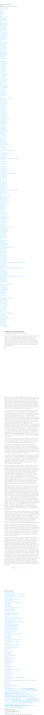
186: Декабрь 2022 (3, 51)
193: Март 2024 (3, 39)
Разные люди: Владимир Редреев (11, 599)
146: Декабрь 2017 (3, 113)
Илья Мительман (19, 697)
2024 (1, 31)
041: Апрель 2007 (3, 265)
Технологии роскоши (8, 674)
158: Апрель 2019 (3, 94)
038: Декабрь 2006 (3, 270)
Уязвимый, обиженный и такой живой (11, 644)
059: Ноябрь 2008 (3, 241)
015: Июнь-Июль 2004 (4, 304)
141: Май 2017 (3, 120)
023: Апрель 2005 (3, 292)
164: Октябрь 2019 (3, 86)
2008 (1, 239)
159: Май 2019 (3, 92)
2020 (1, 72)
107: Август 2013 (3, 172)
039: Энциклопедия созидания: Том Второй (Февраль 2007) (11, 267)
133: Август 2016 (3, 132)
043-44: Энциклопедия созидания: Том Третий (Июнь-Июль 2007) (13, 262)
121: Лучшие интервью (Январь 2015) (7, 150)
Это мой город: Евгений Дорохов (10, 625)
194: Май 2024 (3, 38)
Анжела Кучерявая (31, 690)
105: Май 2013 (3, 174)
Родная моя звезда (8, 652)
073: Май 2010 (3, 220)
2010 (1, 210)
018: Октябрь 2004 (3, 300)
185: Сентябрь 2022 (4, 53)
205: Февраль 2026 (3, 20)
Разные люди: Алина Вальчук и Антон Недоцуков (14, 621)
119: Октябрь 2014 (3, 154)
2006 (1, 269)
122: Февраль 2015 (3, 148)
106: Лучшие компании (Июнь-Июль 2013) (8, 173)
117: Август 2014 (3, 157)
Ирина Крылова (16, 699)
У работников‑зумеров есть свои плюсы (12, 669)
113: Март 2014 (3, 162)
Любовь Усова (8, 333)
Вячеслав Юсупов (33, 694)
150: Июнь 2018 (3, 106)
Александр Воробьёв (17, 688)
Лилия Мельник (24, 699)
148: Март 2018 (3, 109)
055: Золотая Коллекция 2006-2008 (7, 247)
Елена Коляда (30, 696)
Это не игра (6, 615)
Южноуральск (3, 12)
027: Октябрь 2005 (3, 287)
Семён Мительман (11, 705)
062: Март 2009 (3, 236)
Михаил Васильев (35, 701)
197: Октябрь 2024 (3, 34)
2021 (1, 60)
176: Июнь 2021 (3, 66)
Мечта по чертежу (8, 663)
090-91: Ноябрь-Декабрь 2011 (6, 196)
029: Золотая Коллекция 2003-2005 (7, 284)
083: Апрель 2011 (3, 205)
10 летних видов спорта (9, 600)
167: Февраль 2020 (3, 80)
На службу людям (7, 598)
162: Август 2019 (3, 88)
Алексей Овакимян (8, 690)
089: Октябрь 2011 (3, 198)
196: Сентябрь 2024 (4, 35)
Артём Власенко (7, 691)
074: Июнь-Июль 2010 (4, 218)
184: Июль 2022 (3, 54)
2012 (1, 180)
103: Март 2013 (3, 177)
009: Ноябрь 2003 (3, 314)
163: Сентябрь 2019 (4, 87)
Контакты (2, 9)
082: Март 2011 (3, 206)
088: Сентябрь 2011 (4, 199)
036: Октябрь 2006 (3, 273)
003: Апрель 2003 (3, 322)
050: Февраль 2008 (3, 252)
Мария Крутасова (32, 699)
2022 (1, 50)
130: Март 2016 (3, 136)
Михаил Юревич (7, 702)
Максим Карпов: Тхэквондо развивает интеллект (14, 596)
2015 (1, 139)
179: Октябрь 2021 (3, 62)
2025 (1, 21)
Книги (1, 10)
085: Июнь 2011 (3, 202)
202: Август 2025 (3, 25)
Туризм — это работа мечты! (10, 655)
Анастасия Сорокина (17, 690)
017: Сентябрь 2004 (4, 302)
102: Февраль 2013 (3, 179)
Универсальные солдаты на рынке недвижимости (14, 677)
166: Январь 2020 (3, 81)
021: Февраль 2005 (3, 295)
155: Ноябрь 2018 (3, 99)
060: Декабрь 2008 (3, 240)
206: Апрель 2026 (3, 18)
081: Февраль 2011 (3, 207)
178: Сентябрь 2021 (4, 64)
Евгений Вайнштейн (10, 696)
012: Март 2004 (3, 308)
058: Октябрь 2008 (3, 243)
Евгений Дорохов (22, 696)
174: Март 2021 (3, 69)
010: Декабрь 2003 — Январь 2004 (6, 313)
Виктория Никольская (25, 693)
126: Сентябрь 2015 (4, 143)
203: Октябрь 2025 (3, 24)
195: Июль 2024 (3, 36)
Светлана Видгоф (21, 703)
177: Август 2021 (3, 65)
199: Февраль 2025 (3, 29)
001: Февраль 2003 (3, 325)
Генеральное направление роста (11, 630)
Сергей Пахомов (33, 705)
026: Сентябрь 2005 (4, 288)
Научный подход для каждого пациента (12, 641)
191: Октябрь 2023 (3, 43)
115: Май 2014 (3, 159)
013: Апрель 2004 (3, 307)
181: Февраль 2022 (3, 58)
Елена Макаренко (7, 697)
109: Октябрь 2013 (3, 169)
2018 (1, 96)
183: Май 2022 (3, 55)
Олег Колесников (13, 702)
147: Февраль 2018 (3, 110)
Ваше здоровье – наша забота (10, 666)
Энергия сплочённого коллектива (11, 629)
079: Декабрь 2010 (3, 211)
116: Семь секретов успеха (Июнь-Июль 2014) (9, 158)
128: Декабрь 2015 (3, 140)
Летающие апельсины (8, 632)
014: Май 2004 (3, 306)
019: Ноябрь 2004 (3, 299)
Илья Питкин (24, 697)
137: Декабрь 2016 (3, 127)
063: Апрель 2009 (3, 235)
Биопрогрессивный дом (9, 661)
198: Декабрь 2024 (3, 32)
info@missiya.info (10, 713)
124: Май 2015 (3, 146)
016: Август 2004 (3, 303)
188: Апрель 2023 (3, 47)
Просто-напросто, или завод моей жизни (12, 607)
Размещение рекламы (4, 8)
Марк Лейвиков (26, 701)
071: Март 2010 (3, 222)
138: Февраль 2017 (3, 124)
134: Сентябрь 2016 (4, 131)
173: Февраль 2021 (3, 70)
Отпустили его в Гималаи (9, 609)
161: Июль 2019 (3, 90)
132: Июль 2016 (3, 133)
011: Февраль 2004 (3, 310)
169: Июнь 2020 (3, 77)
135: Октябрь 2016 (3, 129)
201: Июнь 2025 (3, 27)
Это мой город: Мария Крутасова (10, 626)
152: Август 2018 (3, 103)
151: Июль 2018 (3, 105)
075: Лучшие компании (4, 217)
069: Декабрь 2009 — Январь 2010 (6, 226)
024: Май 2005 (3, 291)
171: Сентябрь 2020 (4, 75)
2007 (1, 254)
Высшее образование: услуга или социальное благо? (14, 594)
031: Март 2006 (3, 280)
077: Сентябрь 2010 (4, 214)
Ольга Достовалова (27, 702)
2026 (1, 16)
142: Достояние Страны (4, 118)
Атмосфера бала (7, 636)
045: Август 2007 (3, 261)
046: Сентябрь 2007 (4, 259)
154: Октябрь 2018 (3, 101)
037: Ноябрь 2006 (3, 272)
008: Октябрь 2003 (3, 315)
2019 (1, 83)
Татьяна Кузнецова (8, 707)
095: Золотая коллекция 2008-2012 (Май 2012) (9, 189)
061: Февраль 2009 (3, 237)
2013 (1, 165)
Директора (2, 13)
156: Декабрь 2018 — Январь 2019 (6, 98)
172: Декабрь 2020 (3, 73)
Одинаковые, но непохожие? (10, 658)
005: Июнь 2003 (3, 319)
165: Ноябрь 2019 (3, 84)
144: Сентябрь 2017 (4, 116)
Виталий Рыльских (9, 694)
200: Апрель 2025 (3, 28)
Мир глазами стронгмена (9, 610)
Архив (1, 14)
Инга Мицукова (34, 697)
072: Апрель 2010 (3, 221)
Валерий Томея (22, 691)
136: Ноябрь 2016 (3, 128)
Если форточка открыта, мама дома (11, 624)
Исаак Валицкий (7, 603)
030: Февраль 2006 (3, 281)
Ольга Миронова (8, 703)
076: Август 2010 (3, 215)
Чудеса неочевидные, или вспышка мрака (12, 639)
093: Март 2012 (3, 192)
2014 (1, 151)
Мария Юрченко (7, 701)
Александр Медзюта (28, 688)
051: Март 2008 (3, 251)
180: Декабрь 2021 (3, 61)
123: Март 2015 (3, 147)
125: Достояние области (4, 144)
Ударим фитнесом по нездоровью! (11, 613)
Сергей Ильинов (24, 705)
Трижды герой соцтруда (9, 622)
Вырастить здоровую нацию (10, 620)
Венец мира (6, 611)
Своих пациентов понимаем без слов (11, 647)
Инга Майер (29, 697)
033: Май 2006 (3, 277)
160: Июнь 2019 (3, 91)
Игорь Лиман (13, 697)
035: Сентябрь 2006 (4, 274)
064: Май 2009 (3, 233)
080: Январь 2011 (3, 209)
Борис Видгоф (15, 691)
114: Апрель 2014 (3, 161)
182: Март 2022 (3, 57)
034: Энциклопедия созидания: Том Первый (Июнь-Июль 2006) (12, 276)
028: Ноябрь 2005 (3, 285)
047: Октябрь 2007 (3, 258)
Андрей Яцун (23, 690)
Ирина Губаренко (7, 699)
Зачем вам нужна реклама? (9, 592)
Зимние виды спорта (8, 606)
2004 (1, 296)
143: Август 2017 (3, 117)
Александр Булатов (9, 688)
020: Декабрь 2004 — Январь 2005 (6, 298)
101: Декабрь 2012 (3, 181)
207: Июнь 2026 (3, 17)
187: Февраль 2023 (3, 49)
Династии (6, 650)
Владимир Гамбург (19, 694)
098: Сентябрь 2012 (4, 185)
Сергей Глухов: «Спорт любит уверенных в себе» (14, 602)
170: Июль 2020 (3, 76)
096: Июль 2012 (3, 188)
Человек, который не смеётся (10, 628)
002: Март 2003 (3, 324)
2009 (1, 225)
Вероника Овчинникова (11, 693)
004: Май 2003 (3, 321)
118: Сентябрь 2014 (4, 155)
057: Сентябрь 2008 (4, 244)
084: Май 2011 (3, 203)
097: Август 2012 (3, 187)
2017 (1, 111)
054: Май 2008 (3, 248)
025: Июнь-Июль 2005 (4, 289)
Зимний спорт (7, 604)
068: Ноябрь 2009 (3, 228)
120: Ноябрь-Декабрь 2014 (5, 153)
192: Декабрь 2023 (3, 42)
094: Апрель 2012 (3, 191)
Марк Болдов (16, 700)
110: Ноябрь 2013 (3, 168)
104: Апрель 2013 (3, 176)
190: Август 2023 (3, 44)
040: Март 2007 (3, 266)
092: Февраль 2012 (3, 194)
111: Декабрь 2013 (3, 166)
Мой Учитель (7, 683)
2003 (1, 311)
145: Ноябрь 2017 (3, 114)
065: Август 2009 (3, 232)
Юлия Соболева (18, 707)
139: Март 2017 (3, 122)
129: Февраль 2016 (3, 138)
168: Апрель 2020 (3, 79)
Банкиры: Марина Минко (9, 595)
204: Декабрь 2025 (3, 23)
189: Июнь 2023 (3, 46)
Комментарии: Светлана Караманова (11, 617)
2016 (1, 125)
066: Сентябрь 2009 (4, 231)
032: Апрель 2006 (3, 278)
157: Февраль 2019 (3, 95)
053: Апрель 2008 (3, 250)
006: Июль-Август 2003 (4, 318)
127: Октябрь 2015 (3, 142)
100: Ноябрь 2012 (3, 183)
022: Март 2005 (3, 293)
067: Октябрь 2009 (3, 229)
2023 (1, 40)
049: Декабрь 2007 (3, 255)
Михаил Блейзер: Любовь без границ (11, 614)
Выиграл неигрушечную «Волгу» (10, 685)
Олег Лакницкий (19, 702)
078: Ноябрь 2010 (3, 213)
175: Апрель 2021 (3, 68)
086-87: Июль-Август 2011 (5, 200)
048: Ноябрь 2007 (3, 257)
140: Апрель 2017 (3, 121)
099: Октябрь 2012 (3, 184)
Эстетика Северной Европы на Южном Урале (13, 618)
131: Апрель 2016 (3, 135)
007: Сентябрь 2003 (4, 317)
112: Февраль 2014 (3, 164)
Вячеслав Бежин (26, 694)
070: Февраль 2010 (3, 224)
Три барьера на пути (8, 672)
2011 (1, 195)
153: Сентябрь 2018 (4, 102)
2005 (1, 282)
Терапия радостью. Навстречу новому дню (12, 633)
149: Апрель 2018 (3, 107)
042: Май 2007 (3, 263)
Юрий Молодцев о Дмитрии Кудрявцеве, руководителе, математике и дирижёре (20, 680)
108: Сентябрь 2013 (4, 170)
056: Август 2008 (3, 246)
